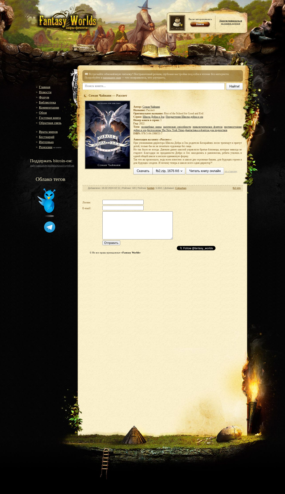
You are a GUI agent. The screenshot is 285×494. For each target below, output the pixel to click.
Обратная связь (50, 123)
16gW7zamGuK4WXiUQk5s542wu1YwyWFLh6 (52, 165)
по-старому (231, 171)
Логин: (86, 202)
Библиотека (47, 102)
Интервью (46, 142)
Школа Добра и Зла (153, 116)
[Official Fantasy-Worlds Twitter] (46, 216)
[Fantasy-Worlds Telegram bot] (49, 231)
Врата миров (48, 132)
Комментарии (49, 107)
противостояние (233, 126)
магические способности (177, 126)
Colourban (180, 188)
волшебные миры (151, 126)
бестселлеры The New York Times (166, 130)
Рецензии (45, 147)
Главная (44, 87)
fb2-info (237, 188)
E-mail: (86, 208)
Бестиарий (46, 137)
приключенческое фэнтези (208, 126)
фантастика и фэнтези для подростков (206, 130)
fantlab (150, 188)
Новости (45, 92)
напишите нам (112, 77)
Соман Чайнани (151, 106)
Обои (43, 112)
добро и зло (140, 130)
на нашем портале (230, 22)
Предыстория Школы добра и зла (184, 116)
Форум (44, 97)
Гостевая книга (50, 117)
